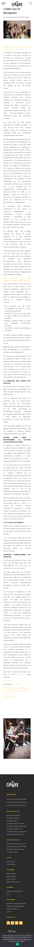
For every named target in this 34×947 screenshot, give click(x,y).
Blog (8, 894)
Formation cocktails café (14, 829)
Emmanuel (9, 17)
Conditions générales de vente (16, 903)
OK (17, 944)
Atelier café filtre (12, 874)
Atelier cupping (11, 876)
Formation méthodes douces (16, 823)
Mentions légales (12, 909)
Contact (9, 912)
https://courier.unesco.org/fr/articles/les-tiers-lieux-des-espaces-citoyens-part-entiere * (16, 690)
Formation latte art (12, 821)
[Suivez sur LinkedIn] (16, 923)
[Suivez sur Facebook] (8, 923)
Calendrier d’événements (15, 891)
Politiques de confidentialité (15, 906)
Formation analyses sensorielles (17, 826)
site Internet (21, 674)
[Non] (32, 940)
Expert (27, 17)
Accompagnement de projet (15, 834)
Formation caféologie (13, 815)
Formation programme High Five (17, 832)
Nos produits (10, 861)
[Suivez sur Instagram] (12, 923)
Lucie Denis (16, 684)
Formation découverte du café (16, 844)
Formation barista (12, 852)
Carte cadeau (11, 864)
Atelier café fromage (13, 882)
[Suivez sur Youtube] (20, 923)
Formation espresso (13, 818)
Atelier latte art (11, 879)
